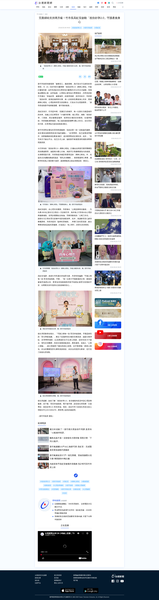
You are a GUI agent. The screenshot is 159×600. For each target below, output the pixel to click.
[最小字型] (80, 77)
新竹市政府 (88, 28)
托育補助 (56, 489)
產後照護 (86, 481)
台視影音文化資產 (41, 575)
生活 (46, 14)
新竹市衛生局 (66, 489)
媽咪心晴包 (75, 481)
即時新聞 (56, 500)
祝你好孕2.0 (77, 28)
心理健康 (87, 489)
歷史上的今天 (58, 583)
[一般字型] (85, 77)
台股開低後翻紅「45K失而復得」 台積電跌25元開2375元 (73, 505)
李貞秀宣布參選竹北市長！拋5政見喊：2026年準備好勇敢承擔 (73, 511)
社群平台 (38, 583)
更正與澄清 (57, 575)
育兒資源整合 (44, 489)
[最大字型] (89, 77)
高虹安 (98, 28)
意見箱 (56, 578)
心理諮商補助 (58, 485)
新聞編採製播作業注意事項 (82, 575)
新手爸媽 (70, 485)
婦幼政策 (48, 485)
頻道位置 (38, 578)
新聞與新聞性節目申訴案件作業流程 (85, 578)
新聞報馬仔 (57, 580)
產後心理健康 (80, 485)
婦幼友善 (77, 489)
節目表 (37, 580)
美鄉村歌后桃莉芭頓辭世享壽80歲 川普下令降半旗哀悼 (73, 518)
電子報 (75, 580)
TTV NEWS (40, 14)
